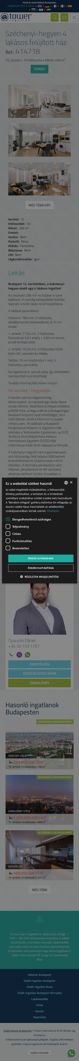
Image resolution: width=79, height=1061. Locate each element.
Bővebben (53, 511)
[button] (39, 577)
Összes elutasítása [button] (41, 568)
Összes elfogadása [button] (41, 558)
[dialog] (39, 530)
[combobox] (66, 482)
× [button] (71, 482)
